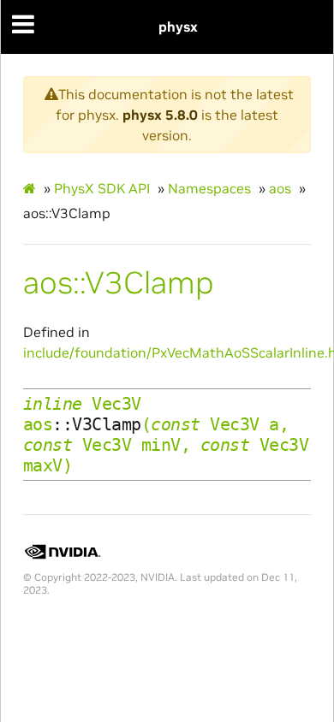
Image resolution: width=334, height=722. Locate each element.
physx (178, 26)
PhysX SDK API (102, 188)
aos (280, 188)
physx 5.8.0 (160, 114)
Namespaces (209, 188)
